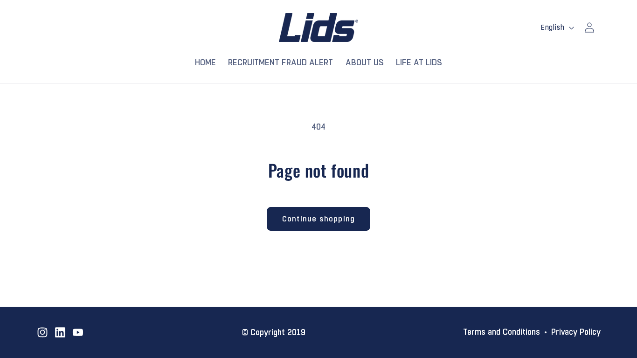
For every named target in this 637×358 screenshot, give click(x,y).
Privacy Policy (576, 332)
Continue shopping (318, 218)
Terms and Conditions (501, 332)
